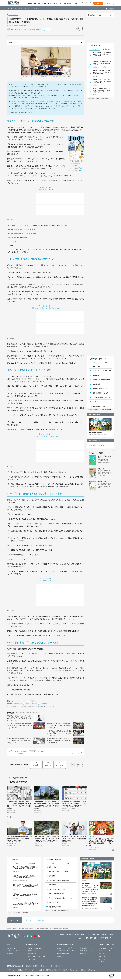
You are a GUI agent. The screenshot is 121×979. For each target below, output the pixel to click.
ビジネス (11, 8)
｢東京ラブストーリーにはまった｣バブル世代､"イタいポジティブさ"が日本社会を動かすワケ (74, 839)
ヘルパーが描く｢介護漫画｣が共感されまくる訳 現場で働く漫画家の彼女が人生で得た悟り (19, 741)
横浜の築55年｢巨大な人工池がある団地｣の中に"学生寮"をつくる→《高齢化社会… (102, 54)
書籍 (76, 3)
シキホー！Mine (30, 959)
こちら (30, 112)
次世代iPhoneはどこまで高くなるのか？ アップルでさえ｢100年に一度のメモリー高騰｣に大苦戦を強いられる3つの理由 (90, 887)
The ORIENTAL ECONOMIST (34, 948)
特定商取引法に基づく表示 (53, 970)
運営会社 (28, 966)
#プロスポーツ (105, 445)
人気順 (44, 3)
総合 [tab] (94, 49)
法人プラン (102, 956)
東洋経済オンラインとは (95, 15)
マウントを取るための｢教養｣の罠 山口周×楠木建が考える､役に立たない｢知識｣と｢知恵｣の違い (19, 839)
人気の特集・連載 (95, 359)
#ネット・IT (96, 445)
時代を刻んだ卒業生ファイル (101, 388)
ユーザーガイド (103, 959)
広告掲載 (57, 966)
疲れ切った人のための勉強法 (104, 456)
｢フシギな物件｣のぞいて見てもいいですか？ (102, 397)
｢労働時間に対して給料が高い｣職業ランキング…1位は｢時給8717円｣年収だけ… (102, 63)
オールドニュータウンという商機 (102, 371)
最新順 (30, 3)
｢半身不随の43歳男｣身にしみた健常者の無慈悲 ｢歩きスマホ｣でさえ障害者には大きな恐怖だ (59, 733)
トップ (24, 3)
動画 (49, 3)
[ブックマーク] (78, 29)
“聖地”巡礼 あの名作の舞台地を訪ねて (102, 379)
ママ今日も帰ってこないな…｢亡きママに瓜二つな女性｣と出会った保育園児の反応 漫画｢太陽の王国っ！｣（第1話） (101, 842)
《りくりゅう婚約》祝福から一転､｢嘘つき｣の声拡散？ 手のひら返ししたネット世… (102, 90)
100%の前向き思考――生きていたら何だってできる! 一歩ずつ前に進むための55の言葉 (44, 101)
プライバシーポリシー (30, 970)
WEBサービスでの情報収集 (15, 970)
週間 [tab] (106, 362)
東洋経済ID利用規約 (68, 970)
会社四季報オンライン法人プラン (66, 951)
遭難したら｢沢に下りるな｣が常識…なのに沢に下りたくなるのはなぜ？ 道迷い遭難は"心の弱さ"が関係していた (46, 839)
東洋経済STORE (31, 953)
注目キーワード (94, 440)
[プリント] (82, 29)
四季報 (69, 3)
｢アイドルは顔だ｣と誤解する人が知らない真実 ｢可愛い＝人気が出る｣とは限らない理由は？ (19, 725)
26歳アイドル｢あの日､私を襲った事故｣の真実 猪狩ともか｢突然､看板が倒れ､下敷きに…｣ (19, 718)
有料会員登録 (98, 3)
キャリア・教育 (32, 8)
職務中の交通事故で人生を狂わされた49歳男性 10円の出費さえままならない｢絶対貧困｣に (59, 741)
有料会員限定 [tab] (106, 49)
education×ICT (11, 948)
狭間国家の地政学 (103, 481)
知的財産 (41, 970)
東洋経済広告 (83, 948)
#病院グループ (18, 703)
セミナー (61, 3)
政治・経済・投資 (20, 8)
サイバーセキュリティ (13, 951)
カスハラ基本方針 (81, 970)
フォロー (47, 29)
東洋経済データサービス (63, 953)
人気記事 (92, 45)
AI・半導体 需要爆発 (95, 432)
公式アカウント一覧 (46, 966)
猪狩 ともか (14, 29)
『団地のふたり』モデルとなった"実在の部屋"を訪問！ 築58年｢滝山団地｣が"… (102, 81)
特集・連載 (37, 3)
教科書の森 (83, 953)
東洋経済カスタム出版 (86, 951)
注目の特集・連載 (94, 414)
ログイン (109, 3)
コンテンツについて (104, 951)
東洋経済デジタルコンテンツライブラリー (38, 956)
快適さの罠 (101, 469)
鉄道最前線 (96, 375)
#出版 (43, 703)
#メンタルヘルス (22, 701)
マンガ (55, 3)
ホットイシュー (97, 402)
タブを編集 (110, 8)
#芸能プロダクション (31, 703)
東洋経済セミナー (62, 956)
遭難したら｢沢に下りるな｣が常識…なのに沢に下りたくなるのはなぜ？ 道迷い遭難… (102, 72)
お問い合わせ (91, 970)
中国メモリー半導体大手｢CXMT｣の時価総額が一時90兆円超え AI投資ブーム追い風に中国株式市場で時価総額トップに (90, 902)
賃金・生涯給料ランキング (100, 393)
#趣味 (90, 445)
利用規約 (101, 962)
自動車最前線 (96, 384)
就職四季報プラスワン (99, 406)
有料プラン (102, 953)
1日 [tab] (94, 362)
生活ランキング (97, 366)
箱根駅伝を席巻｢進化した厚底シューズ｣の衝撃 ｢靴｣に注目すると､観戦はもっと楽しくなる (59, 725)
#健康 (32, 701)
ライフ (41, 8)
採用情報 (35, 966)
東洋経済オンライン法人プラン (65, 948)
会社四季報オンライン (32, 951)
